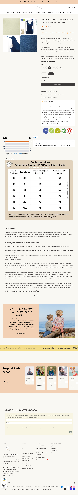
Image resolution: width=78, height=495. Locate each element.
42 (54, 68)
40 (49, 67)
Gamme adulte (11, 16)
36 (43, 68)
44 (57, 68)
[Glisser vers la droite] (8, 381)
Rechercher (24, 446)
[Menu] (6, 478)
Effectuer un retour (26, 456)
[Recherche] (69, 7)
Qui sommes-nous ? (21, 333)
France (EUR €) (8, 483)
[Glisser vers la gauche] (4, 381)
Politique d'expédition (46, 489)
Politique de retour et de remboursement (21, 486)
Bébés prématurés (40, 457)
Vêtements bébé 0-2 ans (41, 446)
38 (46, 68)
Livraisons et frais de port (27, 453)
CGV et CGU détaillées (26, 465)
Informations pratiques (27, 451)
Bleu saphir (44, 74)
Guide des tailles (45, 77)
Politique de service (35, 489)
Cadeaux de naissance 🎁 (42, 460)
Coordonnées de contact (23, 489)
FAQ (22, 448)
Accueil (4, 16)
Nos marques (54, 453)
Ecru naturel (51, 74)
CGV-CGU (14, 489)
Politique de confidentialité (48, 486)
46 (60, 67)
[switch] (4, 486)
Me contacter (24, 463)
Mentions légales (36, 486)
